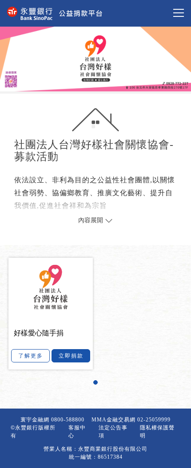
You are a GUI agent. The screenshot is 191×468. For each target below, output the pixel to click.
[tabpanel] (96, 313)
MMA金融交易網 (113, 420)
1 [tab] (97, 384)
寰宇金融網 (34, 420)
